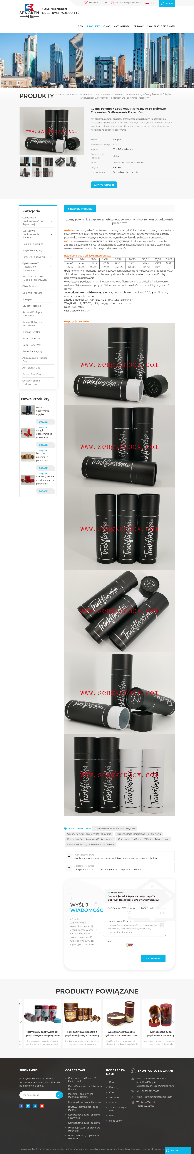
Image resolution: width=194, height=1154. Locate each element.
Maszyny (27, 299)
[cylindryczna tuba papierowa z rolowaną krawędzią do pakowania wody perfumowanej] (156, 1013)
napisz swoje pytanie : (120, 921)
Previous (21, 1022)
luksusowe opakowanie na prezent (31, 234)
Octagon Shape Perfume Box (31, 382)
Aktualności (122, 26)
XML (122, 1149)
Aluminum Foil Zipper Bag (34, 359)
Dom (80, 26)
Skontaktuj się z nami (161, 26)
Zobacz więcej (43, 423)
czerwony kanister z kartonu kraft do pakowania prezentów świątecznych (45, 480)
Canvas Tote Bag (31, 374)
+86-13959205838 (98, 2)
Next (173, 1022)
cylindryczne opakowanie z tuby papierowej (88, 94)
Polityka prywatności (136, 1149)
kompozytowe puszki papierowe (85, 1102)
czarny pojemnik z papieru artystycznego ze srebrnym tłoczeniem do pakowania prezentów (133, 898)
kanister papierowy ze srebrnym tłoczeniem (90, 844)
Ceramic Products (32, 292)
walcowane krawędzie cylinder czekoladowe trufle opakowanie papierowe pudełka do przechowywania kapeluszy (117, 1034)
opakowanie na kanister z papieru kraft (82, 1080)
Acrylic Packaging (32, 250)
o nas (106, 26)
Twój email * (147, 908)
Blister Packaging (32, 351)
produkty (93, 26)
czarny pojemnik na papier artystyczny (115, 828)
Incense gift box (31, 331)
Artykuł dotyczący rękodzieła (32, 324)
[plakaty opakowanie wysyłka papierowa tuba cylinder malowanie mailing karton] (28, 410)
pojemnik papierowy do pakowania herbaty (80, 1095)
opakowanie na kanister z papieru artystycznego (143, 839)
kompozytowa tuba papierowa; (84, 1123)
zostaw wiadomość (177, 1151)
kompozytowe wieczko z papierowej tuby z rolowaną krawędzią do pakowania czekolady (77, 1034)
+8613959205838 (145, 1105)
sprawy (139, 26)
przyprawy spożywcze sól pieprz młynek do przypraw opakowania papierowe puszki (38, 1034)
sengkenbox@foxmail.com (129, 2)
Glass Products (30, 286)
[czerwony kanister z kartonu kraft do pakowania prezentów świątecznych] (28, 480)
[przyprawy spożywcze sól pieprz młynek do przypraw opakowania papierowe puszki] (38, 1013)
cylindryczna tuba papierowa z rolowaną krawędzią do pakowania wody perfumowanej (156, 1034)
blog (111, 1115)
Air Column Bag (31, 367)
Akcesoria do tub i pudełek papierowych (34, 278)
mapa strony (115, 1120)
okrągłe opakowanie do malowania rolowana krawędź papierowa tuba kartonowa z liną (44, 434)
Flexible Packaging (32, 243)
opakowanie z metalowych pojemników (30, 266)
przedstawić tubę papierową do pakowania (89, 839)
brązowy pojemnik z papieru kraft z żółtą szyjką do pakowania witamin (43, 457)
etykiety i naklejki (32, 305)
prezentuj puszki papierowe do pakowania (139, 834)
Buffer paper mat (31, 338)
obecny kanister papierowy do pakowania (89, 834)
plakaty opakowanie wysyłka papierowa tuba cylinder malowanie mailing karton (44, 411)
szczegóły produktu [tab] (80, 208)
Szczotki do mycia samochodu (32, 314)
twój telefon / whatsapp (121, 908)
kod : (110, 941)
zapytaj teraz (102, 185)
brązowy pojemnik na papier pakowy (83, 1108)
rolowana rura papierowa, (128, 94)
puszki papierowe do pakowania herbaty (85, 1087)
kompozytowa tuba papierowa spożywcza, (84, 1116)
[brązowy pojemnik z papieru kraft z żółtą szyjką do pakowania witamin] (28, 457)
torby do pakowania (33, 256)
